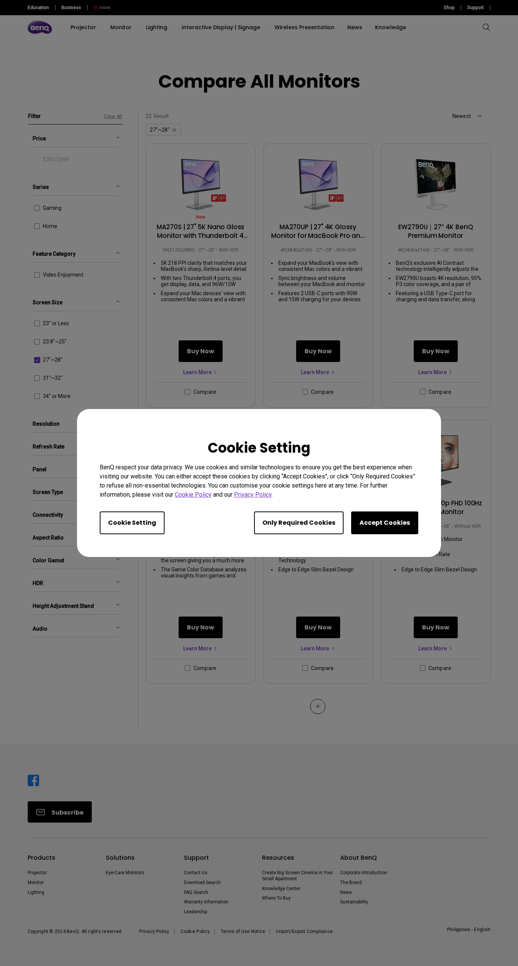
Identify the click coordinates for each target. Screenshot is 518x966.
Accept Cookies (384, 522)
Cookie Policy (193, 494)
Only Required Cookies (298, 522)
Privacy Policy (253, 494)
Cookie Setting (132, 522)
